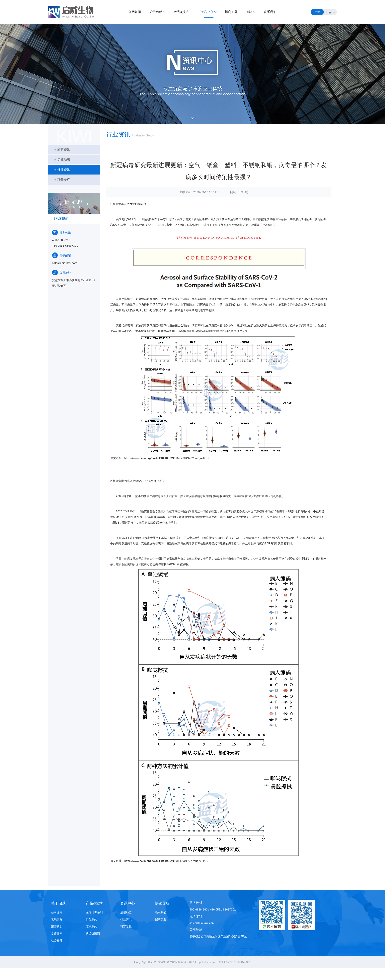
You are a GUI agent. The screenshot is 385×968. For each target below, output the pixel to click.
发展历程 (56, 919)
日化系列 (91, 919)
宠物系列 (91, 926)
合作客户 (56, 933)
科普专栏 (62, 179)
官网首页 (134, 12)
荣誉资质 (56, 926)
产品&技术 (181, 12)
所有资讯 (62, 149)
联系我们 (270, 12)
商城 (249, 12)
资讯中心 (206, 12)
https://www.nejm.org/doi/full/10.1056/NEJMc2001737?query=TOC (166, 860)
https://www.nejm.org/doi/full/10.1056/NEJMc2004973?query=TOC (166, 458)
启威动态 (62, 159)
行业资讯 (62, 169)
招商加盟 (231, 12)
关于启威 (155, 12)
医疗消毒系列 (94, 912)
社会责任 (56, 940)
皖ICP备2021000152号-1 (235, 962)
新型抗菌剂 (93, 933)
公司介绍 (56, 912)
